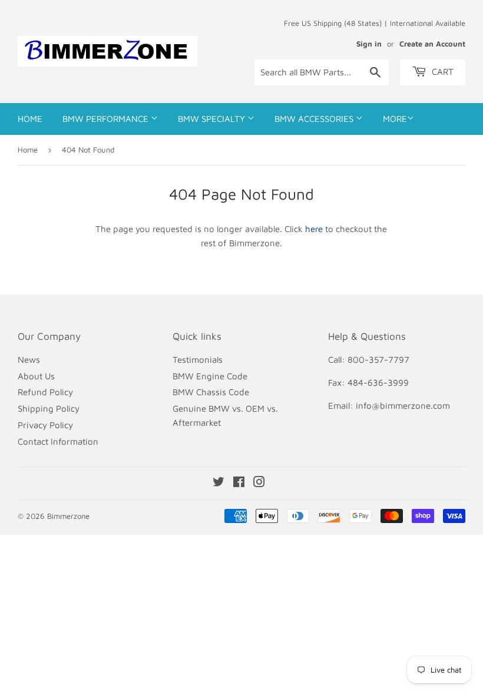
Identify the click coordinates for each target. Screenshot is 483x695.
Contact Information (58, 441)
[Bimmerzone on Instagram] (259, 483)
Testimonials (198, 360)
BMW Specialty (212, 119)
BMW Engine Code (210, 376)
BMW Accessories (315, 119)
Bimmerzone (68, 516)
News (29, 360)
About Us (36, 376)
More (395, 119)
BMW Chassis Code (211, 392)
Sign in (369, 43)
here (314, 229)
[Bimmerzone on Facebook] (239, 483)
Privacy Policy (45, 425)
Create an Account (432, 43)
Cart (441, 72)
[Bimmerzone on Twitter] (218, 483)
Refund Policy (45, 392)
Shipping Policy (49, 408)
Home (30, 119)
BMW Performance (106, 119)
